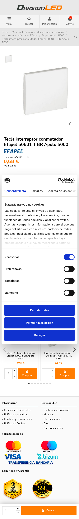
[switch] (69, 269)
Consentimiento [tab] (15, 191)
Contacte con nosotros (56, 410)
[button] (29, 383)
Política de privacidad (16, 414)
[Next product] (76, 37)
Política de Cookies (15, 423)
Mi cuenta (49, 414)
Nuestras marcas (53, 428)
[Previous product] (74, 37)
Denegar (39, 335)
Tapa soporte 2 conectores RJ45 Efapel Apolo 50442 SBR (58, 356)
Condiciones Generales (17, 410)
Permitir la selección (39, 322)
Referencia (10, 157)
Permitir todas (39, 310)
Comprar (51, 510)
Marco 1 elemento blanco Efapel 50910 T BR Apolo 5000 (21, 356)
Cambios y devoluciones (18, 419)
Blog (46, 423)
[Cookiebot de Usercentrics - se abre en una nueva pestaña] (58, 180)
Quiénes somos (52, 419)
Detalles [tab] (37, 191)
